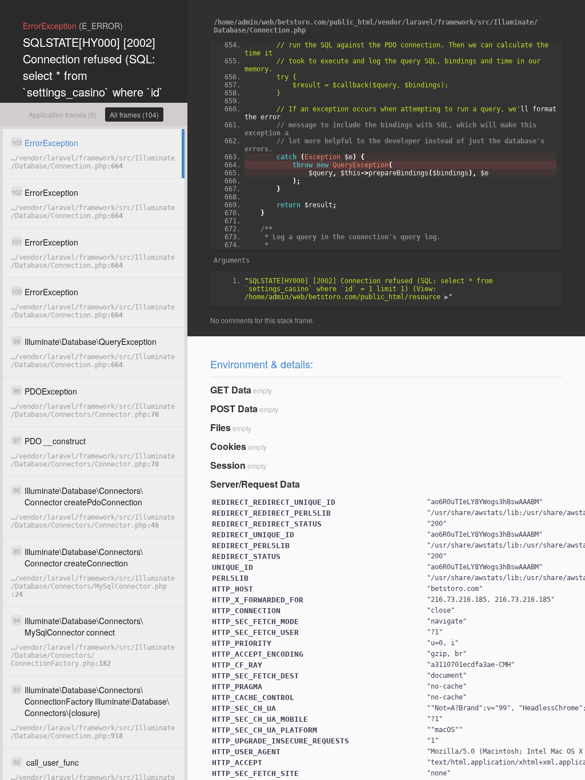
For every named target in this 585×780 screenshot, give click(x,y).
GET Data (230, 389)
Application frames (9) (63, 114)
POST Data (234, 408)
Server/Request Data (255, 483)
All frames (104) (134, 114)
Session (228, 465)
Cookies (228, 446)
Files (220, 427)
